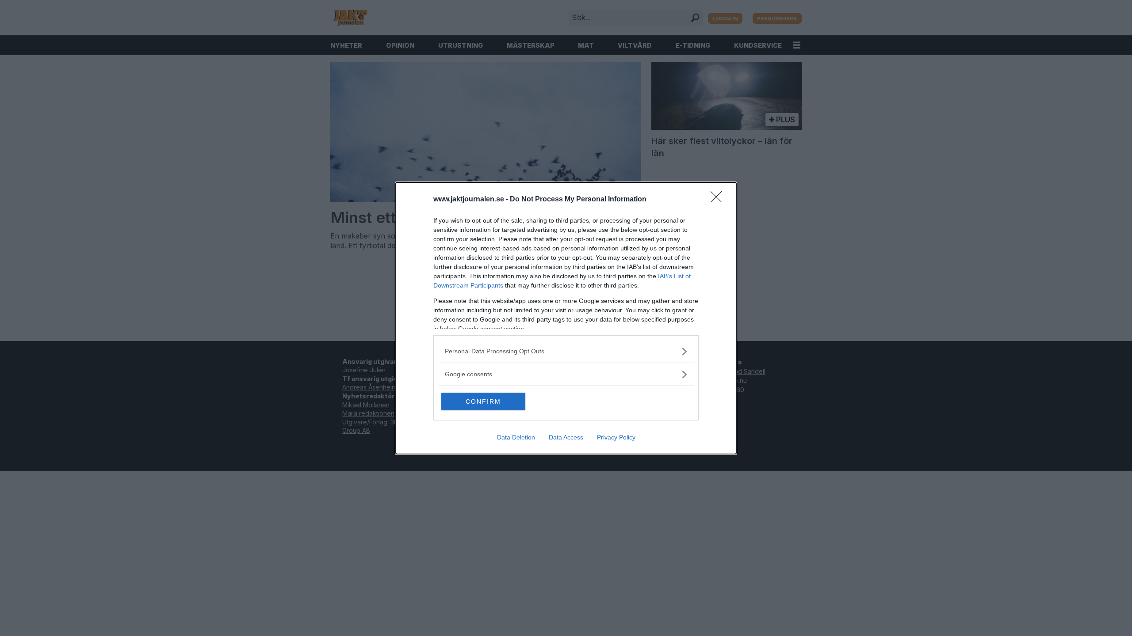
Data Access (566, 437)
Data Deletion (516, 437)
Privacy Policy (616, 437)
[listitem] (566, 351)
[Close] (719, 199)
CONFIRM (483, 401)
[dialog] (566, 318)
